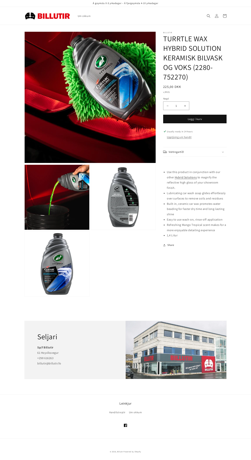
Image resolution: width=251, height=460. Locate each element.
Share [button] (170, 245)
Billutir (120, 451)
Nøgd (166, 98)
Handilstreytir (117, 412)
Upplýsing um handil (179, 137)
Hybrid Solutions (186, 177)
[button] (209, 16)
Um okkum (135, 412)
